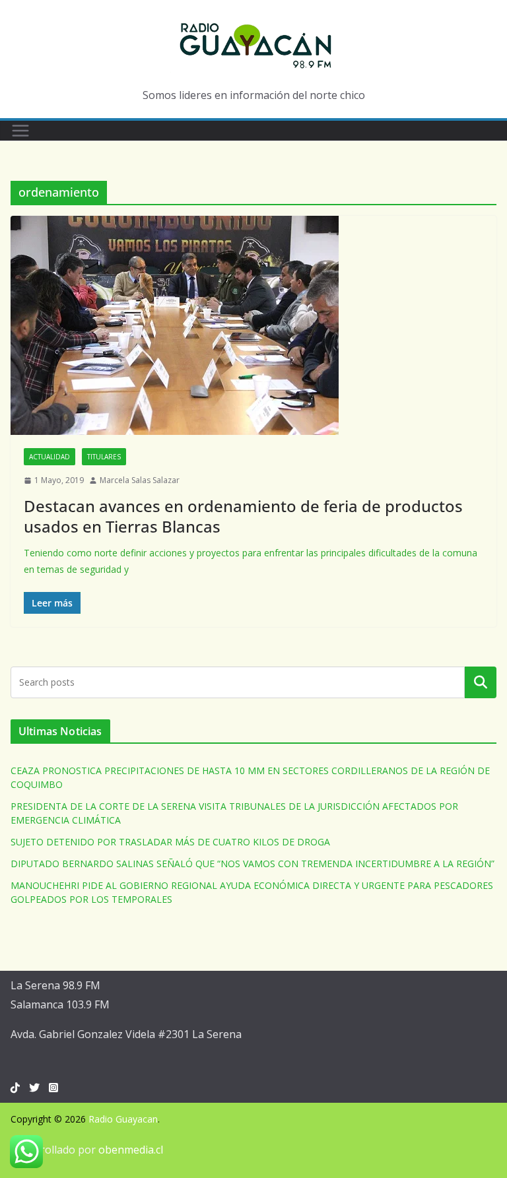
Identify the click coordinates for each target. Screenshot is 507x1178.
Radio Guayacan (123, 1119)
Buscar (480, 681)
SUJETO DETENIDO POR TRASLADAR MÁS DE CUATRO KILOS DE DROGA (170, 841)
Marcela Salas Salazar (140, 480)
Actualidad (49, 456)
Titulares (104, 456)
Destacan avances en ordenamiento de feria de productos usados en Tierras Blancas (243, 516)
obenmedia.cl (130, 1149)
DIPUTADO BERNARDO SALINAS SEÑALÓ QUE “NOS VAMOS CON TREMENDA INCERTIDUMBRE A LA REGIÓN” (252, 863)
